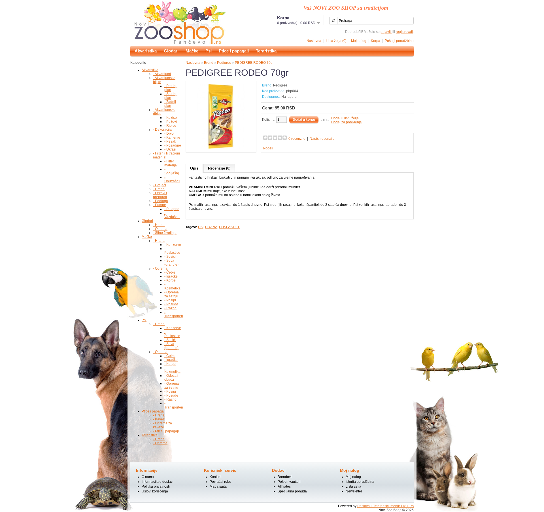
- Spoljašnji (172, 171)
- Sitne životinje (165, 233)
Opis (194, 168)
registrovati (404, 32)
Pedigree (224, 63)
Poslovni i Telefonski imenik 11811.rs (385, 506)
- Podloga (160, 201)
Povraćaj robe (220, 482)
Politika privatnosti (156, 486)
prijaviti (386, 32)
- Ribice (170, 126)
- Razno (170, 308)
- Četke (169, 272)
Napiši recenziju (322, 139)
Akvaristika (146, 50)
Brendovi (285, 477)
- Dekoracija (162, 130)
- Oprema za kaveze (162, 425)
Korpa (375, 41)
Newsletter (354, 491)
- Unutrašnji (172, 179)
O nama (148, 477)
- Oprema (160, 229)
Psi (208, 50)
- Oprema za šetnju (171, 294)
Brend (208, 63)
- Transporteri (173, 314)
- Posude (171, 304)
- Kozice (170, 118)
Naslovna (314, 41)
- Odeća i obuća (171, 378)
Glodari (171, 50)
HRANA (211, 227)
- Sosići (170, 257)
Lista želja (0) (336, 41)
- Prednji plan (170, 88)
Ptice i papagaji (234, 50)
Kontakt (215, 477)
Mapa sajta (218, 486)
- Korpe (170, 280)
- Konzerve (172, 245)
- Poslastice (172, 251)
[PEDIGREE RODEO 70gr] (221, 147)
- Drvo (169, 134)
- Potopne (171, 209)
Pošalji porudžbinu (399, 41)
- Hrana (159, 189)
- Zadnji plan (170, 104)
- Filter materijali (171, 163)
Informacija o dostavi (157, 482)
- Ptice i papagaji (166, 431)
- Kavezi (159, 419)
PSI (200, 227)
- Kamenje (172, 137)
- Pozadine (172, 145)
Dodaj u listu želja (345, 118)
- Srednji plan (170, 96)
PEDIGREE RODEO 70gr (254, 63)
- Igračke (171, 276)
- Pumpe (159, 205)
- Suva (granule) (171, 262)
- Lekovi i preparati (160, 195)
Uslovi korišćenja (155, 491)
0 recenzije (296, 139)
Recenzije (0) (219, 168)
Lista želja (353, 486)
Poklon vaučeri (289, 482)
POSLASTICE (229, 227)
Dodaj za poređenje (346, 122)
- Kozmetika (172, 286)
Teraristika (266, 50)
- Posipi (170, 300)
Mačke (192, 50)
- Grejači (159, 185)
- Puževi (170, 122)
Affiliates (284, 486)
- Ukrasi (170, 149)
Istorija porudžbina (360, 482)
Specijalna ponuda (292, 491)
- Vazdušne (172, 215)
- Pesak (170, 141)
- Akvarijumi (162, 74)
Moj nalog (358, 41)
